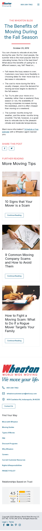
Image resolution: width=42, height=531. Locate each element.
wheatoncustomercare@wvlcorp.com (22, 394)
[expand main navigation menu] (38, 4)
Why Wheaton (7, 449)
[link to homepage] (6, 4)
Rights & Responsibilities (12, 465)
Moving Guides (8, 427)
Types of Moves (8, 433)
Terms (11, 522)
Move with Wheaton (10, 422)
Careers (5, 454)
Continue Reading (14, 215)
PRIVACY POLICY (8, 471)
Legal (4, 522)
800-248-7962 (27, 5)
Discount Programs (10, 444)
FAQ (3, 438)
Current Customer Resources (13, 460)
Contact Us (8, 406)
